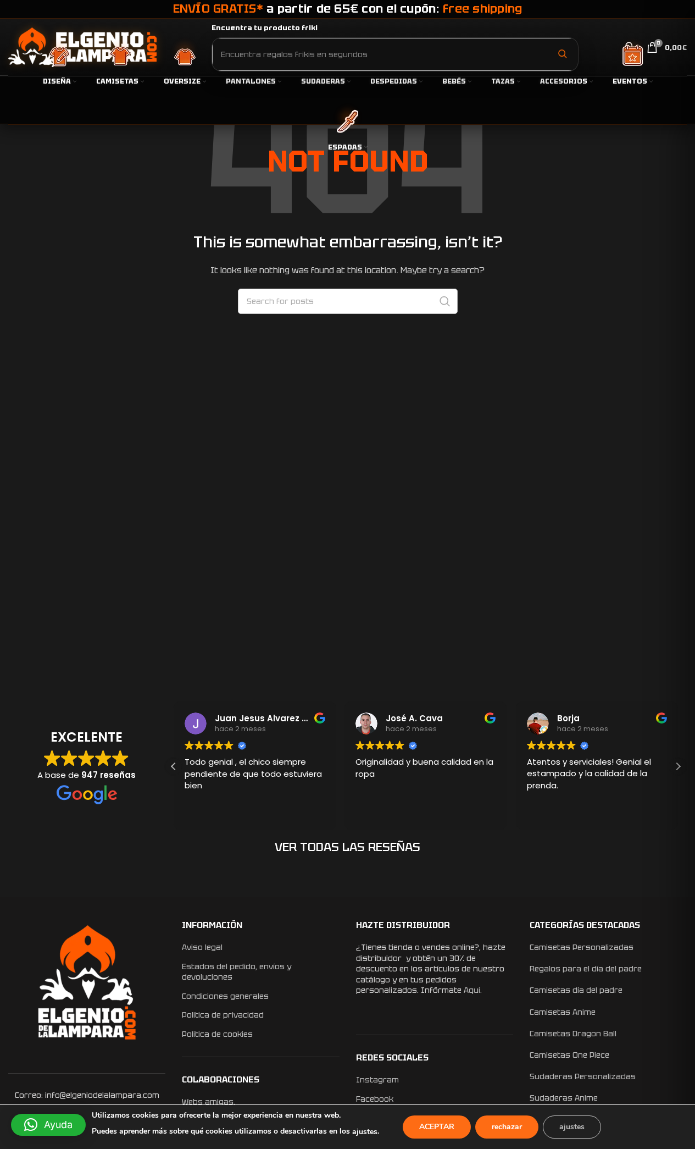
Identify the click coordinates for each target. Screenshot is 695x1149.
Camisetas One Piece (569, 1055)
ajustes (364, 1131)
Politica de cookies (217, 1034)
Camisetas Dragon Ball (573, 1033)
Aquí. (473, 990)
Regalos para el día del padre (586, 969)
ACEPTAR (436, 1127)
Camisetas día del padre (576, 990)
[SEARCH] (445, 301)
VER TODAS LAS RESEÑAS (347, 847)
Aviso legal (202, 947)
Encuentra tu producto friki (265, 27)
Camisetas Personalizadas (581, 947)
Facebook (374, 1099)
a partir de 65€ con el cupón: (347, 8)
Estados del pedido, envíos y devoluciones (236, 972)
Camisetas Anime (563, 1012)
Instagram (377, 1080)
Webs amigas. (208, 1102)
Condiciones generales (225, 996)
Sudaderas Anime (564, 1098)
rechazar (507, 1127)
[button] (678, 766)
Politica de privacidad (223, 1015)
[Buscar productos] (562, 54)
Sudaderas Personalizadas (583, 1076)
